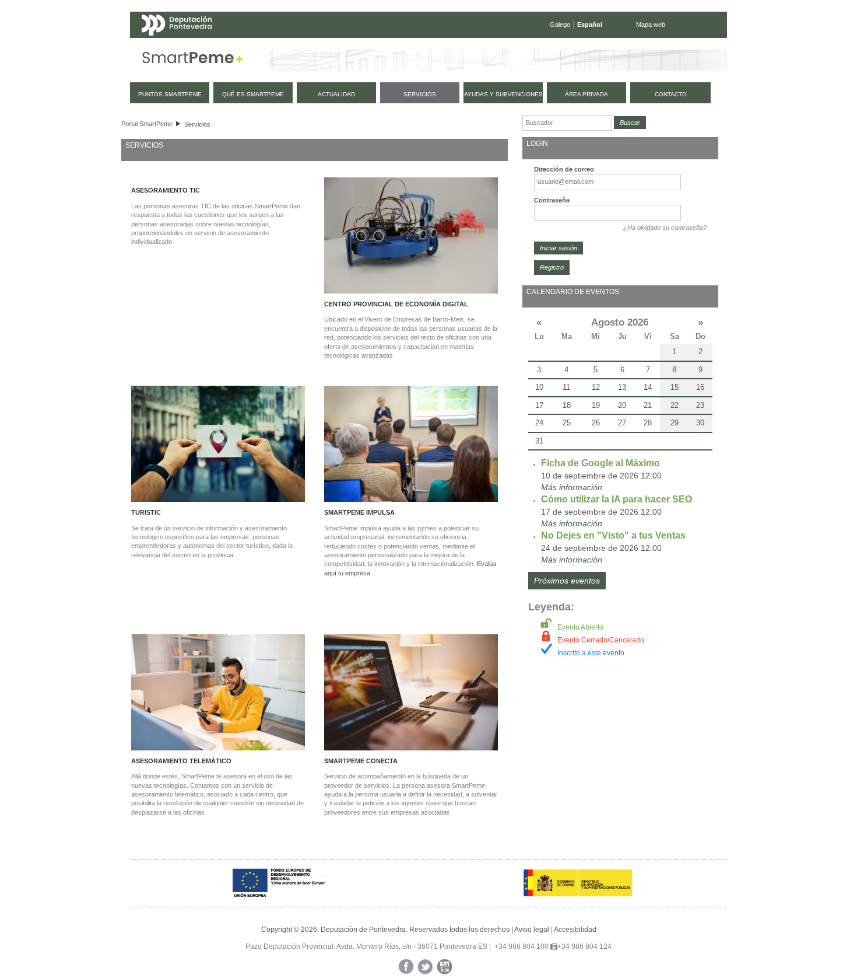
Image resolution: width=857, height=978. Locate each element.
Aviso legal (531, 929)
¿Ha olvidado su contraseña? (665, 227)
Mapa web (650, 24)
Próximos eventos (567, 580)
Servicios (197, 124)
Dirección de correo (564, 169)
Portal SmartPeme (147, 123)
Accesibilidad (575, 929)
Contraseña (552, 200)
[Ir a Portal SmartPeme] (193, 60)
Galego (560, 24)
